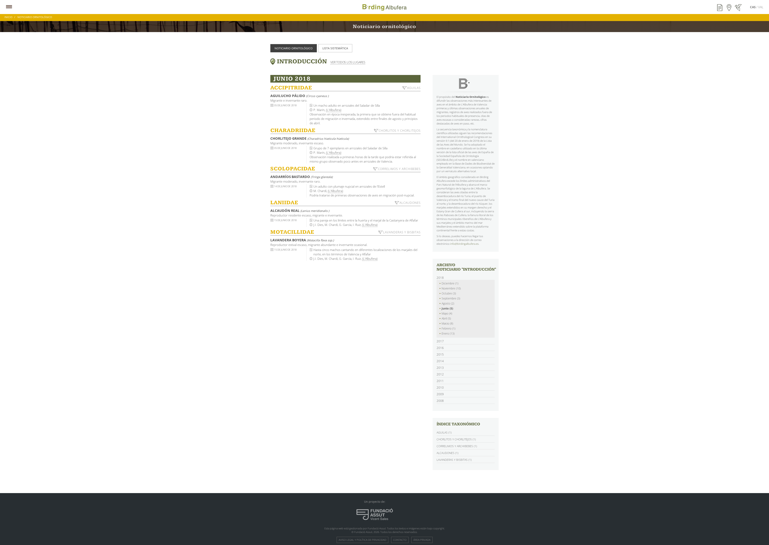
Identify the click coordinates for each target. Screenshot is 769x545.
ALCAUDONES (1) (447, 453)
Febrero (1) (448, 328)
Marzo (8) (447, 323)
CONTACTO (400, 540)
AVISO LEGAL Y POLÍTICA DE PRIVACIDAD (362, 540)
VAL (760, 7)
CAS (753, 7)
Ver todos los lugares (347, 62)
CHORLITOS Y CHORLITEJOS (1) (456, 439)
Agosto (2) (448, 303)
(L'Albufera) (333, 110)
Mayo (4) (447, 313)
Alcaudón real (299, 210)
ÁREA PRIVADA (422, 540)
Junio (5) (447, 308)
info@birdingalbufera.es (464, 244)
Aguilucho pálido (299, 95)
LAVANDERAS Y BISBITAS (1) (454, 460)
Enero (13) (448, 333)
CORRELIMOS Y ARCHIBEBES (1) (457, 446)
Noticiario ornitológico (294, 48)
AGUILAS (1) (444, 432)
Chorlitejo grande (309, 138)
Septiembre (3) (451, 298)
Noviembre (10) (451, 288)
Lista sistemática (335, 48)
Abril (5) (446, 318)
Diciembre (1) (450, 283)
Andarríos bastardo (301, 176)
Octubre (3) (449, 293)
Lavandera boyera (302, 240)
